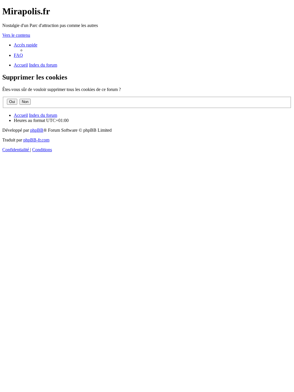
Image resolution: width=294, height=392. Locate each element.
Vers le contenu (16, 35)
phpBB (36, 130)
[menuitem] (18, 55)
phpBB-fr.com (36, 139)
